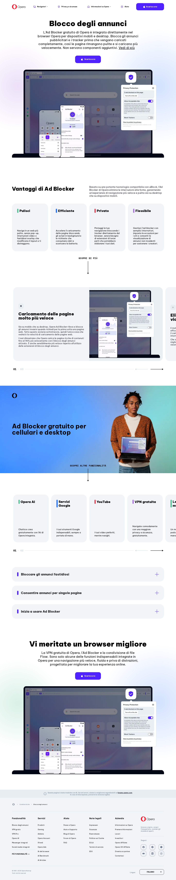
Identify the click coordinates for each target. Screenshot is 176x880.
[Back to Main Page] (19, 6)
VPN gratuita (145, 502)
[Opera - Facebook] (143, 847)
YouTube (103, 502)
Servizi (41, 818)
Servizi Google (64, 503)
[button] (150, 6)
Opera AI (28, 502)
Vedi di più (127, 48)
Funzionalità (19, 818)
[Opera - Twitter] (161, 847)
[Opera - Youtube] (143, 853)
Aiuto (66, 818)
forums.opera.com (125, 793)
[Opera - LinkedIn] (152, 853)
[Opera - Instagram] (161, 853)
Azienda (119, 818)
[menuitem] (40, 6)
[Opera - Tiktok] (152, 847)
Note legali (95, 818)
